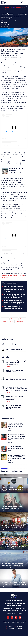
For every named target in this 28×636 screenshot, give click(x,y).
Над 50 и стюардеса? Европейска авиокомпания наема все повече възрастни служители (12, 565)
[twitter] (20, 617)
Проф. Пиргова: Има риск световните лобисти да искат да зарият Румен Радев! (16, 425)
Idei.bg (20, 628)
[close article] (27, 6)
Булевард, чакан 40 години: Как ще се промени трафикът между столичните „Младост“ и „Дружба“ (14, 288)
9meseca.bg (11, 462)
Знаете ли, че (10, 613)
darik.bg (10, 430)
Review (19, 600)
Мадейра (11, 316)
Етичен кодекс (15, 622)
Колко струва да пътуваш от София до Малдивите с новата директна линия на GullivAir (14, 302)
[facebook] (8, 617)
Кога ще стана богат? (14, 349)
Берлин (4, 324)
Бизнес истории (8, 603)
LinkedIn (22, 275)
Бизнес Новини (9, 7)
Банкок (4, 321)
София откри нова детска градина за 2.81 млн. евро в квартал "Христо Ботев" (14, 489)
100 (24, 608)
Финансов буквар (20, 603)
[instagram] (12, 617)
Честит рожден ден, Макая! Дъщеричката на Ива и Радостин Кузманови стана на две (17, 457)
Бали (23, 160)
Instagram (14, 275)
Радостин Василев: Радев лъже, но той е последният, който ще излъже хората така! (17, 437)
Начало (3, 7)
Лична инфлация (11, 344)
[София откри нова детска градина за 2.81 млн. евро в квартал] (14, 483)
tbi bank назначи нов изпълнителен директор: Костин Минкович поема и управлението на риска (14, 584)
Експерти (18, 608)
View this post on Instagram (8, 131)
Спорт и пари (6, 610)
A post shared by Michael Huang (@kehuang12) (14, 145)
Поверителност (16, 621)
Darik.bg (10, 626)
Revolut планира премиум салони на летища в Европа (13, 307)
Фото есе (23, 610)
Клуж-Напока (20, 321)
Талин (18, 316)
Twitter (5, 277)
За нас (22, 622)
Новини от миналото (14, 605)
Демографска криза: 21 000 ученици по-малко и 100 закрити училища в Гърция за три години (13, 527)
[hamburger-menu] (26, 2)
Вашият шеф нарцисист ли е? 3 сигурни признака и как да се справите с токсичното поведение (13, 508)
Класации (15, 610)
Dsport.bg (19, 626)
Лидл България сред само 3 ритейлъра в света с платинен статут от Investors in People (14, 546)
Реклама (23, 621)
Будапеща (5, 318)
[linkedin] (16, 617)
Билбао (11, 321)
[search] (22, 2)
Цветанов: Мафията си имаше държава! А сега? (16, 447)
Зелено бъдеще (8, 608)
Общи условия (6, 621)
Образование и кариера (19, 7)
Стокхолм (22, 318)
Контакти (6, 622)
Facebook (6, 275)
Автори (19, 613)
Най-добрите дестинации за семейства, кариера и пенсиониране (13, 10)
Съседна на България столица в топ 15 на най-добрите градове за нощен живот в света (14, 295)
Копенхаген (13, 318)
